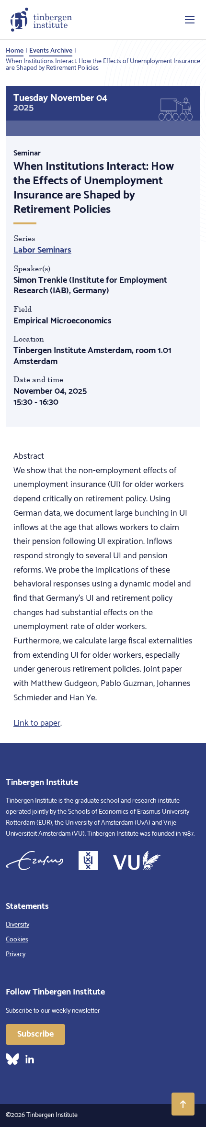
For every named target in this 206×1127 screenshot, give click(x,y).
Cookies (17, 939)
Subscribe (35, 1034)
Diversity (17, 924)
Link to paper (36, 723)
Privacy (15, 954)
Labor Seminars (42, 250)
